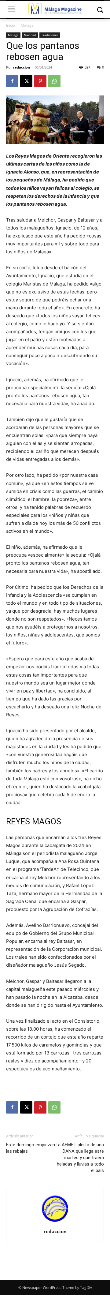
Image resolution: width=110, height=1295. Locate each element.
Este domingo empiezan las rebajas (30, 1148)
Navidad (30, 35)
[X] (26, 81)
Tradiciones (49, 35)
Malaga (27, 25)
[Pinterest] (40, 81)
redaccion (21, 67)
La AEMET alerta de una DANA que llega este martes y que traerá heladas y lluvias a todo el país (80, 1157)
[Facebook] (12, 81)
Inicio (10, 25)
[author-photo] (55, 1223)
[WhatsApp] (54, 81)
